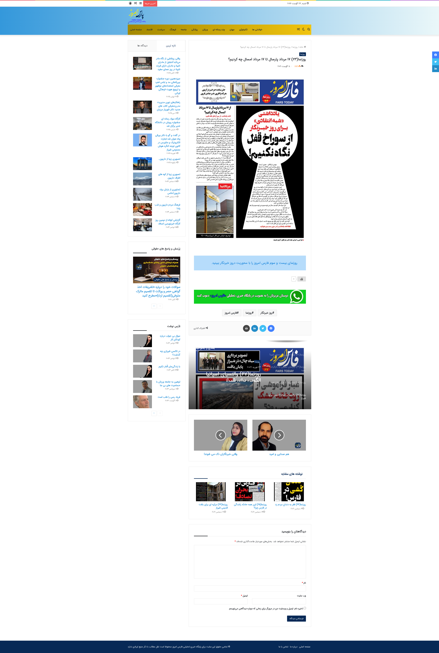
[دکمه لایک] (301, 279)
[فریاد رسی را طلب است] (142, 401)
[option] (249, 375)
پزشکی (194, 29)
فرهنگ (173, 29)
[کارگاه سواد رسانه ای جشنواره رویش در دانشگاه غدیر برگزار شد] (142, 123)
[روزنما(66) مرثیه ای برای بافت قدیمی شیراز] (211, 491)
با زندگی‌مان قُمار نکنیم (169, 366)
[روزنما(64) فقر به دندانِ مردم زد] (289, 491)
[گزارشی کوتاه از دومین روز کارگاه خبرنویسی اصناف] (142, 224)
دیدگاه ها (142, 46)
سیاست (161, 29)
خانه (301, 47)
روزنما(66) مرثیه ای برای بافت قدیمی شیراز (213, 506)
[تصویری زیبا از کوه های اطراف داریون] (142, 179)
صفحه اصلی (136, 29)
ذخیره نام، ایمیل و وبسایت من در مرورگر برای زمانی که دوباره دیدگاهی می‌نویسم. (266, 608)
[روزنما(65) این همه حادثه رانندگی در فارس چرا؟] (250, 491)
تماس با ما (283, 647)
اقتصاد (149, 29)
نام (304, 583)
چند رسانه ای (219, 29)
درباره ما (293, 647)
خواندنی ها (257, 29)
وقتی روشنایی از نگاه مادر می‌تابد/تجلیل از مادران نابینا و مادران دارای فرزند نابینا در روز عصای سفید (168, 64)
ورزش (205, 29)
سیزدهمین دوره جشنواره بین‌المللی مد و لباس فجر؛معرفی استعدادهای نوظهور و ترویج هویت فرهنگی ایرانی (167, 86)
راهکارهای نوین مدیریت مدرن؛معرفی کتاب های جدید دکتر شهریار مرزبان (168, 105)
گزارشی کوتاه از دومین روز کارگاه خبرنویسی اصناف (167, 222)
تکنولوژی (243, 29)
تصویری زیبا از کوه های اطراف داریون (169, 176)
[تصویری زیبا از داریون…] (142, 163)
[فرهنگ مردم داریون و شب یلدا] (142, 209)
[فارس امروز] (137, 15)
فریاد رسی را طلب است (169, 397)
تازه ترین (171, 46)
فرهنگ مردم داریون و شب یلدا (167, 206)
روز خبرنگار (266, 313)
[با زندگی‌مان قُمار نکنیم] (142, 371)
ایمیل (244, 596)
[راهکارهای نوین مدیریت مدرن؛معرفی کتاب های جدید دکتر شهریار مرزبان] (142, 107)
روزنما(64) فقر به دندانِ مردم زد (290, 504)
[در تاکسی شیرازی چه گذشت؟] (142, 356)
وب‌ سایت (301, 596)
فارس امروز (231, 313)
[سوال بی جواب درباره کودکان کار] (142, 340)
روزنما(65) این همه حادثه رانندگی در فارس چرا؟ (250, 506)
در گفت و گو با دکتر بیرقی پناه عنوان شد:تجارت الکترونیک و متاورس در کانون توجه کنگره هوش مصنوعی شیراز (167, 142)
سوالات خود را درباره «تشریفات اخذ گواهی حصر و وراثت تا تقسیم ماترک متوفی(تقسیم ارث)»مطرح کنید (158, 291)
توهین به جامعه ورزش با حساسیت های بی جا (168, 383)
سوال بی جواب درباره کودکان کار (170, 337)
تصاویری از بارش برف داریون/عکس (169, 191)
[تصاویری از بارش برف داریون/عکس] (142, 194)
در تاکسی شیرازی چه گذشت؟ (170, 353)
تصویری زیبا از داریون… (169, 159)
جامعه (184, 29)
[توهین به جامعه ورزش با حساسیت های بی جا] (142, 386)
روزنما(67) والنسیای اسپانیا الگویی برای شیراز (233, 375)
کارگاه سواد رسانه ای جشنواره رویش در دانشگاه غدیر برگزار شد (167, 122)
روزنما (295, 47)
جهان (232, 29)
